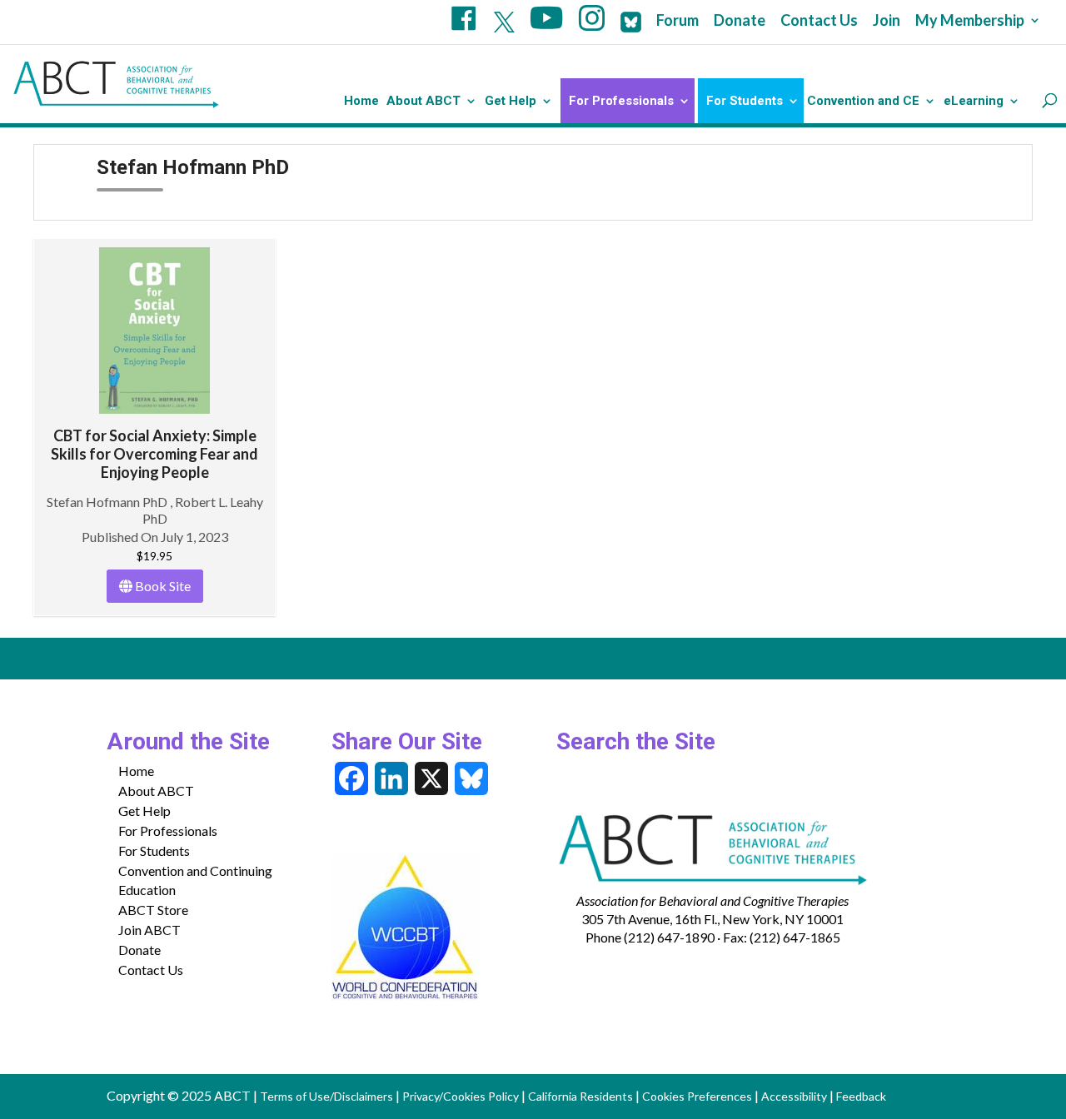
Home (361, 101)
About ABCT (423, 101)
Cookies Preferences (697, 1096)
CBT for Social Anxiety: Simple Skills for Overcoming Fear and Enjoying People (154, 453)
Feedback (861, 1096)
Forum (677, 20)
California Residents (580, 1096)
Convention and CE (863, 101)
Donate (739, 20)
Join (886, 20)
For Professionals (621, 101)
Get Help (510, 101)
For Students (744, 101)
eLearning (974, 101)
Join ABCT (149, 929)
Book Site (161, 586)
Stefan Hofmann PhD (108, 502)
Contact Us (819, 20)
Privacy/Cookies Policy (460, 1096)
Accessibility (794, 1096)
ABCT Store (153, 910)
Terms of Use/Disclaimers (326, 1096)
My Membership (969, 20)
